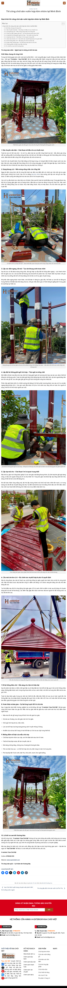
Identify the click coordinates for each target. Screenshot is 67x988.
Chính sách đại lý (29, 975)
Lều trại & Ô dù (42, 975)
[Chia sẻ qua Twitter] (10, 872)
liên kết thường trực (47, 883)
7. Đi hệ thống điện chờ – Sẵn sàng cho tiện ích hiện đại (20, 40)
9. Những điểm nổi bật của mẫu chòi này (16, 44)
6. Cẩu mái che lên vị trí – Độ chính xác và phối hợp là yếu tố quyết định (24, 39)
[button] (2, 3)
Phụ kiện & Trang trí (44, 978)
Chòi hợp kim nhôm (44, 951)
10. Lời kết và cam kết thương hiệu (15, 46)
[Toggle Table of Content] (62, 23)
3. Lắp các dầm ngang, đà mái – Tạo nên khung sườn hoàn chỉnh (22, 33)
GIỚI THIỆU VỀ (6, 949)
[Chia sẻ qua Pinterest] (18, 872)
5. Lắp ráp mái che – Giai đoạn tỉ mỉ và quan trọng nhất (20, 37)
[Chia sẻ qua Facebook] (2, 872)
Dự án (31, 9)
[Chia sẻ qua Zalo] (6, 872)
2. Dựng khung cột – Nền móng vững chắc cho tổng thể (20, 31)
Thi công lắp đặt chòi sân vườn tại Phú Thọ (50, 888)
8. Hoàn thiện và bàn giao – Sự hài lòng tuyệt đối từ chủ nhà (21, 42)
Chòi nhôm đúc (42, 969)
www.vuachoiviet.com (13, 860)
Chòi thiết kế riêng (43, 972)
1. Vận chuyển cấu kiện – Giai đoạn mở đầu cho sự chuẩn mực (22, 30)
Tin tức (35, 9)
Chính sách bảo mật (30, 962)
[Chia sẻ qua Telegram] (14, 872)
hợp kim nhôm (35, 174)
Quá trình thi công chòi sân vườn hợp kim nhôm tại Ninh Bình (20, 26)
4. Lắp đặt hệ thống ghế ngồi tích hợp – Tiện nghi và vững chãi (22, 35)
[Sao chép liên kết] (26, 872)
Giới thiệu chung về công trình (13, 28)
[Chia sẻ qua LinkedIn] (22, 872)
